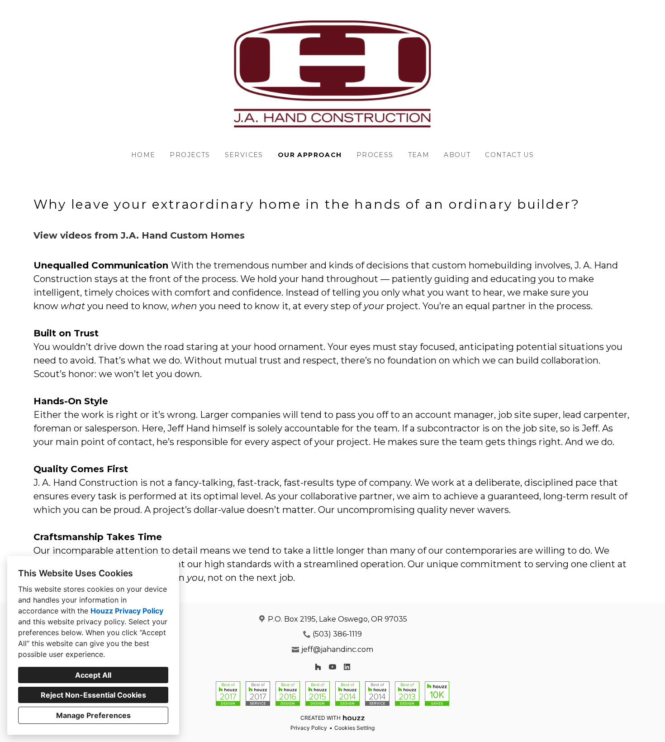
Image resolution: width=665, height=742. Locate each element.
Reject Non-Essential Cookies (93, 694)
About (457, 155)
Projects (190, 155)
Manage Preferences (93, 715)
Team (419, 155)
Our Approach (310, 155)
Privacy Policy (308, 727)
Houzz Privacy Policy (126, 610)
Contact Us (509, 155)
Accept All (93, 675)
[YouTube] (332, 667)
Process (375, 155)
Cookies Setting (354, 727)
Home (143, 155)
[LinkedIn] (347, 667)
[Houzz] (318, 667)
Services (244, 155)
